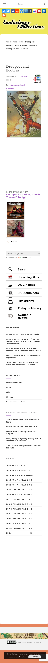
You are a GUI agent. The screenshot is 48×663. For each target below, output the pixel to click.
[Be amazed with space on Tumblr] (30, 11)
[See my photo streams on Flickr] (35, 11)
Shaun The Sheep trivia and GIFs (21, 427)
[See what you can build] (22, 11)
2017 (8, 509)
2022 (8, 485)
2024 (8, 475)
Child (8, 392)
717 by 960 (22, 76)
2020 (8, 494)
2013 (8, 528)
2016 (8, 514)
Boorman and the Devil (15, 402)
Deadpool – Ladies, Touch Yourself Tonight (23, 196)
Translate (26, 258)
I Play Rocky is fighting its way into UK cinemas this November (23, 439)
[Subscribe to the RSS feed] (4, 15)
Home (20, 42)
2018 (8, 504)
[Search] (44, 4)
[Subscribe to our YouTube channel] (39, 11)
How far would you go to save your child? (23, 334)
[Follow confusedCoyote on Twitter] (8, 11)
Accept (35, 657)
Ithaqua (9, 397)
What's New (12, 327)
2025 (8, 470)
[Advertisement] (24, 163)
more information (20, 657)
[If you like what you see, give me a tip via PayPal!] (44, 11)
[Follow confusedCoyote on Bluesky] (4, 11)
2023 (8, 480)
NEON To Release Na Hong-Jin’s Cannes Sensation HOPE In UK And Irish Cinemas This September (23, 341)
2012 (8, 533)
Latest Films (13, 375)
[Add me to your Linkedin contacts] (26, 11)
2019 (8, 499)
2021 (8, 490)
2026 (8, 466)
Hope (8, 387)
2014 (8, 523)
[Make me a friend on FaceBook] (13, 11)
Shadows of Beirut (14, 383)
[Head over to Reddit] (17, 11)
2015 (8, 518)
